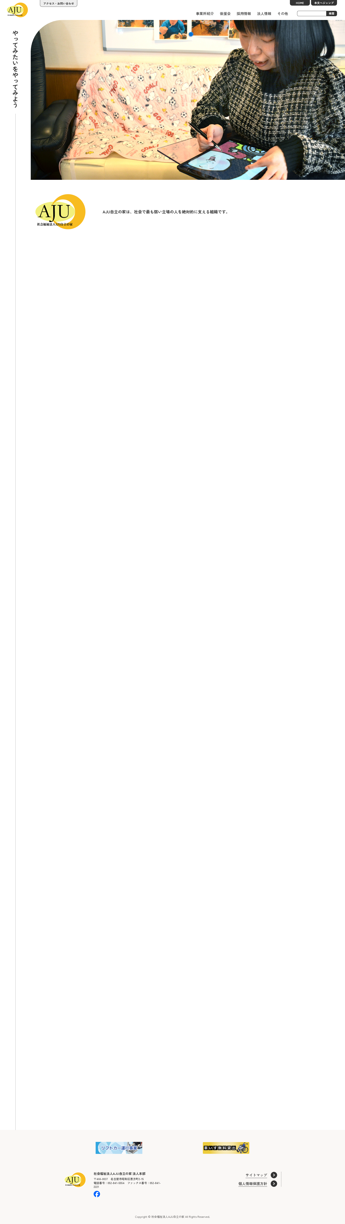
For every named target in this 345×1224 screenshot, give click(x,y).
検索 (331, 13)
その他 (282, 13)
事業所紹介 (205, 13)
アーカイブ (46, 1118)
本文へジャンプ (324, 3)
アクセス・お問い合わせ (58, 3)
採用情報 (244, 13)
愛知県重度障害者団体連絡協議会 (264, 1098)
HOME (300, 3)
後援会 (225, 13)
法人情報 (264, 13)
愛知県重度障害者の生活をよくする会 (169, 1098)
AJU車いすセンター (53, 1098)
